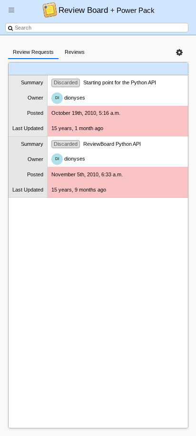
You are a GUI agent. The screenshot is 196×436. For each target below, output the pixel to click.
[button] (11, 13)
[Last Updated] (155, 68)
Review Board (107, 10)
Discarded (66, 82)
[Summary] (85, 68)
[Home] (47, 9)
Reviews (75, 52)
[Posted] (128, 68)
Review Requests (33, 52)
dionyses (70, 98)
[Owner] (108, 68)
